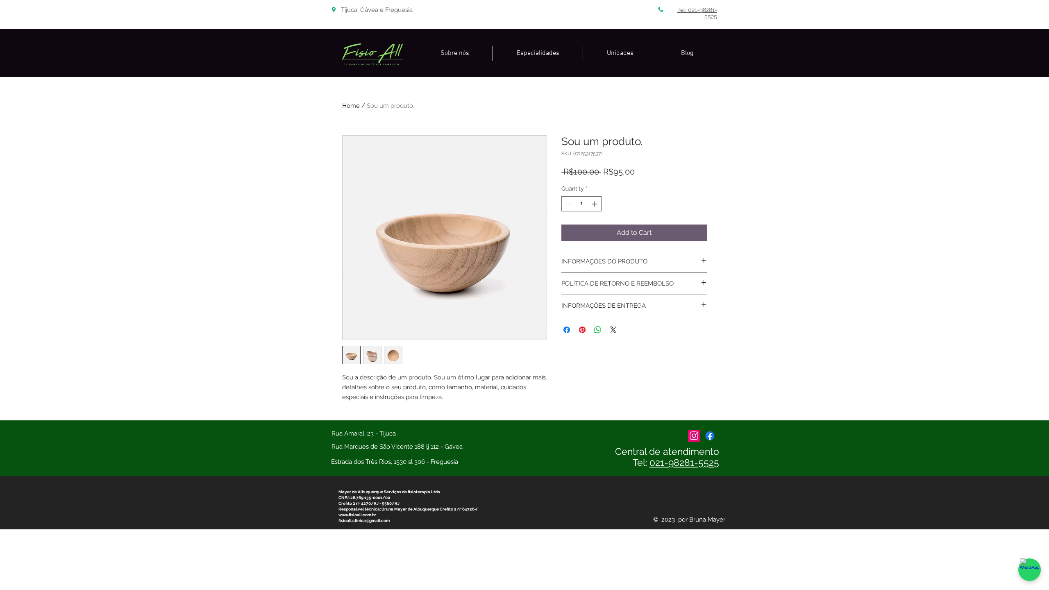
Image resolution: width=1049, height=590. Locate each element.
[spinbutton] (581, 204)
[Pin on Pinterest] (582, 330)
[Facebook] (710, 436)
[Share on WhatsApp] (598, 330)
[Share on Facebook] (567, 330)
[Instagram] (694, 436)
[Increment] (595, 204)
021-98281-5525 (684, 462)
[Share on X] (613, 330)
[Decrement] (568, 204)
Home (351, 105)
